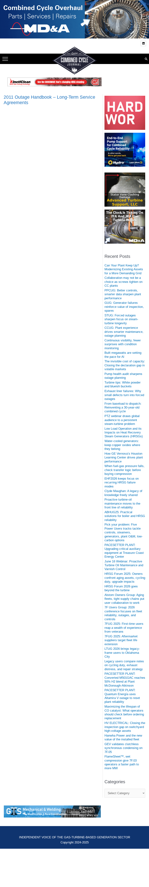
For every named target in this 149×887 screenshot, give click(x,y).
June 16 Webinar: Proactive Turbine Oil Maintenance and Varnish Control (123, 565)
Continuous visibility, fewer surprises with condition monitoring (122, 344)
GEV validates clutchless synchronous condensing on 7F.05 (123, 748)
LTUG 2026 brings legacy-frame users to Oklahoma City (122, 652)
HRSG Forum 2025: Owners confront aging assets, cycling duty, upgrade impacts (124, 577)
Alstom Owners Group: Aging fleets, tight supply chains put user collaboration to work (124, 599)
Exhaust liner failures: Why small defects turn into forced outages (124, 395)
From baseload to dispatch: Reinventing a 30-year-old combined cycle (122, 407)
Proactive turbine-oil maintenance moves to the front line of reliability (122, 503)
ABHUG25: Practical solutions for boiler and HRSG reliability (124, 516)
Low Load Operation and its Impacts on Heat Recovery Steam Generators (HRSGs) (123, 432)
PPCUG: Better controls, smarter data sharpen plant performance (122, 294)
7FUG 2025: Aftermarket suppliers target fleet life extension (121, 640)
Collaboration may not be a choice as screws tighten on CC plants (123, 281)
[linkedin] (144, 43)
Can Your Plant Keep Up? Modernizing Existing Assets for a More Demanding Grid (123, 269)
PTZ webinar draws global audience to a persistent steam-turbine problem (122, 420)
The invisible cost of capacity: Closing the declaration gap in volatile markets (124, 365)
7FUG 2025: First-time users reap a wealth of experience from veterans (123, 627)
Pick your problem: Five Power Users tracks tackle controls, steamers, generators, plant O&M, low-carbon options (123, 532)
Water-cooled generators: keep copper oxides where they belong (122, 445)
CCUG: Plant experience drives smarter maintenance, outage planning (123, 331)
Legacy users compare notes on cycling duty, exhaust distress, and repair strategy (124, 665)
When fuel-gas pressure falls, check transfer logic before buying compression (124, 470)
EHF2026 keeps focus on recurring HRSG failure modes (121, 482)
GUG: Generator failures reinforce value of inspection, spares (124, 306)
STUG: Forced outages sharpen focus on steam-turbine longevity (121, 319)
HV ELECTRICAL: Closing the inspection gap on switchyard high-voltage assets (124, 727)
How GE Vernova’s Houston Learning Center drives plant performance (123, 457)
